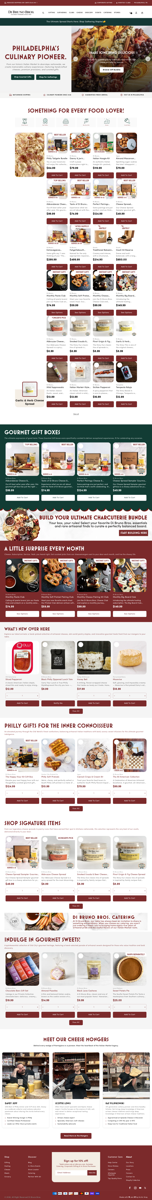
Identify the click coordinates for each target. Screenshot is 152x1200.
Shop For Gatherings (48, 77)
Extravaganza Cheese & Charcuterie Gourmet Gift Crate (57, 250)
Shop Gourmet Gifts (22, 77)
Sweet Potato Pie (121, 991)
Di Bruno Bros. (34, 1197)
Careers (111, 1170)
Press (128, 1170)
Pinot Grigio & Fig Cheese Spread (101, 342)
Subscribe (92, 1173)
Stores (117, 13)
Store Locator (33, 1170)
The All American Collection (126, 777)
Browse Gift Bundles (111, 70)
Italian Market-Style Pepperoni (79, 388)
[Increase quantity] (37, 696)
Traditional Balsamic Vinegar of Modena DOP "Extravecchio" (103, 250)
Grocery (89, 13)
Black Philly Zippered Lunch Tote (57, 680)
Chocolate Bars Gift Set (17, 991)
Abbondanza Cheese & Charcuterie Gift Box (57, 204)
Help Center (113, 1162)
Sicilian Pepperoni (101, 388)
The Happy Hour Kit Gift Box (19, 777)
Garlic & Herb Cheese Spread (123, 342)
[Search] (43, 12)
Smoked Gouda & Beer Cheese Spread (80, 342)
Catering (31, 1173)
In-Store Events (34, 1166)
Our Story (130, 1162)
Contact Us (130, 1177)
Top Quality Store (115, 1178)
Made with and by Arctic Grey (133, 1197)
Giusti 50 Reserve (124, 250)
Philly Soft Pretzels (50, 777)
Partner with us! (34, 1177)
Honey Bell (82, 680)
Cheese (80, 13)
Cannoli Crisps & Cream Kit (90, 777)
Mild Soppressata (55, 388)
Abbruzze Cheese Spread (55, 342)
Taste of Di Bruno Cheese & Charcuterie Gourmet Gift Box (80, 204)
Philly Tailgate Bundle (57, 159)
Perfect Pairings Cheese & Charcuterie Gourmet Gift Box (103, 204)
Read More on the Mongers (76, 1136)
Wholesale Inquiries (112, 1174)
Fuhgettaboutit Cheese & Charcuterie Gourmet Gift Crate (80, 250)
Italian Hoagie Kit (101, 159)
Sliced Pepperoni (14, 680)
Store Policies (113, 1166)
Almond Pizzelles (49, 991)
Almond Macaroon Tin (125, 159)
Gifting (51, 13)
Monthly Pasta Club (56, 296)
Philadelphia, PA (141, 2)
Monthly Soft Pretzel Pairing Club (79, 296)
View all (76, 414)
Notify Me (58, 703)
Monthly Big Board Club (125, 296)
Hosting (7, 1166)
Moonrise (117, 680)
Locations (129, 1166)
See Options (57, 313)
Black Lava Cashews (87, 991)
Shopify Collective (133, 1180)
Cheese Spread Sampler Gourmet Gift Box (124, 204)
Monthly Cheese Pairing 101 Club (100, 296)
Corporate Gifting (104, 2)
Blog (30, 1162)
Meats (6, 1173)
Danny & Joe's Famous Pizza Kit (78, 159)
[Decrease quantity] (7, 696)
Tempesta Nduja (124, 388)
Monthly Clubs (124, 2)
